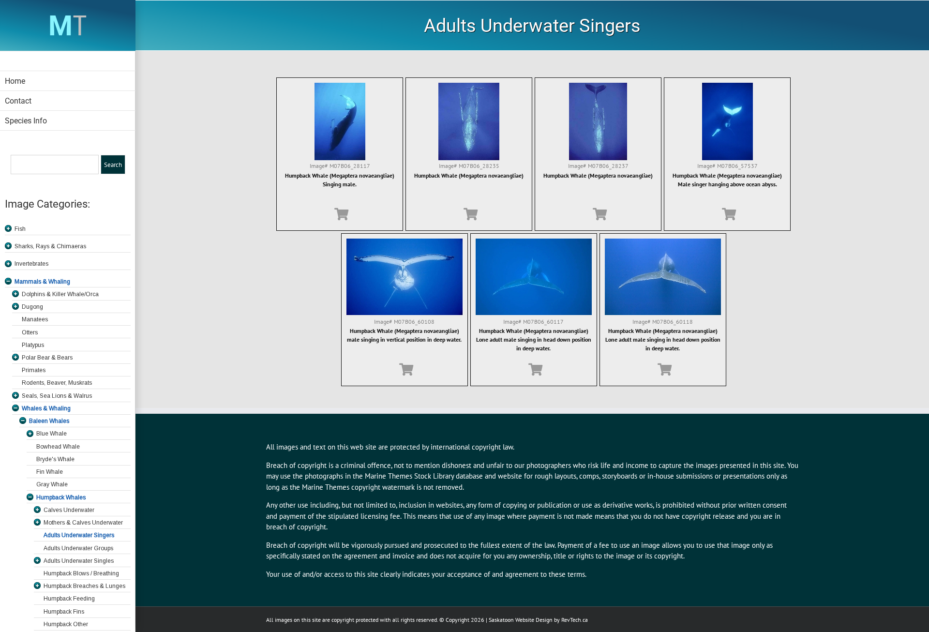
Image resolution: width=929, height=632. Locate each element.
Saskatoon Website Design (521, 619)
